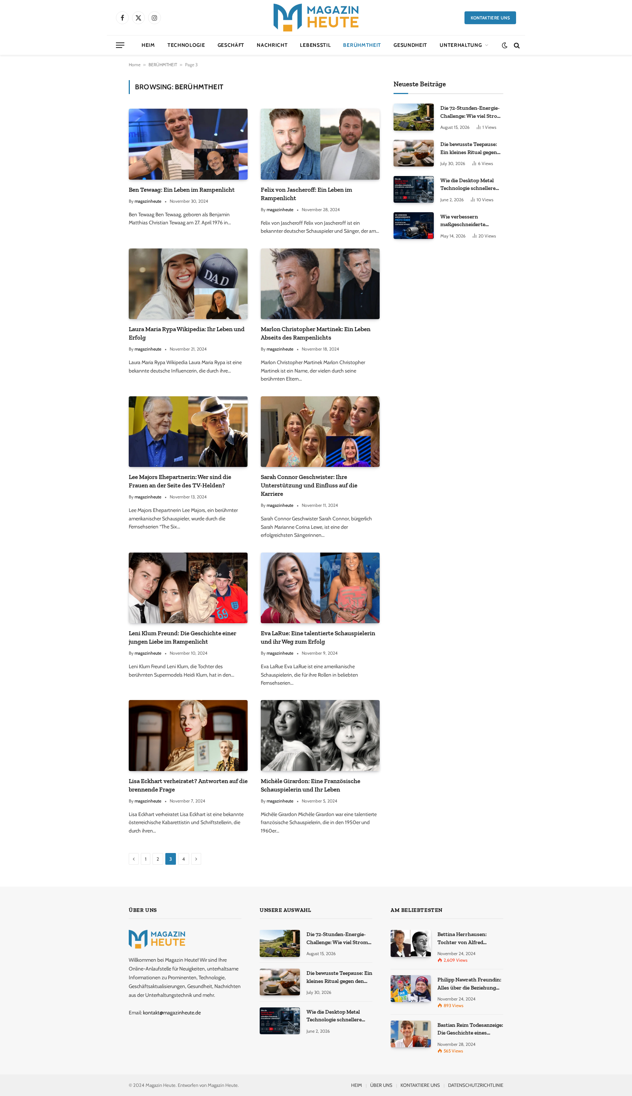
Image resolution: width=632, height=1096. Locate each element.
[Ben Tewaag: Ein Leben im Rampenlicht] (188, 144)
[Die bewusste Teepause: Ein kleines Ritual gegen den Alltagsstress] (414, 153)
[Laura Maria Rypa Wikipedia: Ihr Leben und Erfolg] (188, 283)
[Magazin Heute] (316, 17)
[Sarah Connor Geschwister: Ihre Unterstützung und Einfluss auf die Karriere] (320, 431)
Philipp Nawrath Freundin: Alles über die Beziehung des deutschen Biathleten (469, 984)
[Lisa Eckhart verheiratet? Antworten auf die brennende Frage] (188, 735)
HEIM (148, 45)
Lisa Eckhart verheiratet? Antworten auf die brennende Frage (188, 785)
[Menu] (120, 45)
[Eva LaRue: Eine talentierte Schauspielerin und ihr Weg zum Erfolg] (320, 588)
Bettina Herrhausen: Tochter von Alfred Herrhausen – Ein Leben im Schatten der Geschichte (470, 938)
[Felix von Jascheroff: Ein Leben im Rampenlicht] (320, 144)
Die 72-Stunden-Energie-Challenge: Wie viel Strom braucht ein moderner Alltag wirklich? (471, 112)
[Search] (516, 45)
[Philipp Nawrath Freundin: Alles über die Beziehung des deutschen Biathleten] (411, 988)
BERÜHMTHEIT (362, 45)
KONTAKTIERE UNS (490, 17)
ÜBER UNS (381, 1085)
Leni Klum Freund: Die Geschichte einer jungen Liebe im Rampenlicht (182, 637)
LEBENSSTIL (315, 45)
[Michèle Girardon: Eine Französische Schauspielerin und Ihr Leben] (320, 735)
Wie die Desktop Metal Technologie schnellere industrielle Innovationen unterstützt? (471, 184)
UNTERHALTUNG (461, 45)
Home (134, 64)
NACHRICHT (272, 45)
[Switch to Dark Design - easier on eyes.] (504, 45)
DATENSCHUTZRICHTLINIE (475, 1085)
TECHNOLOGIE (186, 45)
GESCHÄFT (231, 45)
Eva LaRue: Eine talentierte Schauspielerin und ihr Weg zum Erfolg (318, 637)
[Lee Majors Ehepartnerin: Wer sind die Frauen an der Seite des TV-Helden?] (188, 431)
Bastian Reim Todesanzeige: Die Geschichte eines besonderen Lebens (470, 1029)
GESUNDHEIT (410, 45)
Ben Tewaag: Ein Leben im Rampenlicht (182, 189)
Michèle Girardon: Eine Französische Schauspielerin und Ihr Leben (310, 785)
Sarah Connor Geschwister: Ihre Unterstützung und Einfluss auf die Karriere (309, 485)
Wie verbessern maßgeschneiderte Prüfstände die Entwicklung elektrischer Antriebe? (470, 221)
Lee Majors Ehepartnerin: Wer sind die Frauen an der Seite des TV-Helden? (180, 481)
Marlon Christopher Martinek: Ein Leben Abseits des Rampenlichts (315, 333)
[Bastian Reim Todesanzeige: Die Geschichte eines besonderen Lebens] (411, 1034)
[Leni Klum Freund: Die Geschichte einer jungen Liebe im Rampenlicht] (188, 588)
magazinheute (148, 201)
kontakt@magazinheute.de (172, 1012)
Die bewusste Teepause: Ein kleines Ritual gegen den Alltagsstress (468, 148)
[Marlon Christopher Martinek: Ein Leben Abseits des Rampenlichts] (320, 283)
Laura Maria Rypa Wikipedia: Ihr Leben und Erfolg (187, 333)
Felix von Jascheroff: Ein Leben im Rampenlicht (306, 194)
